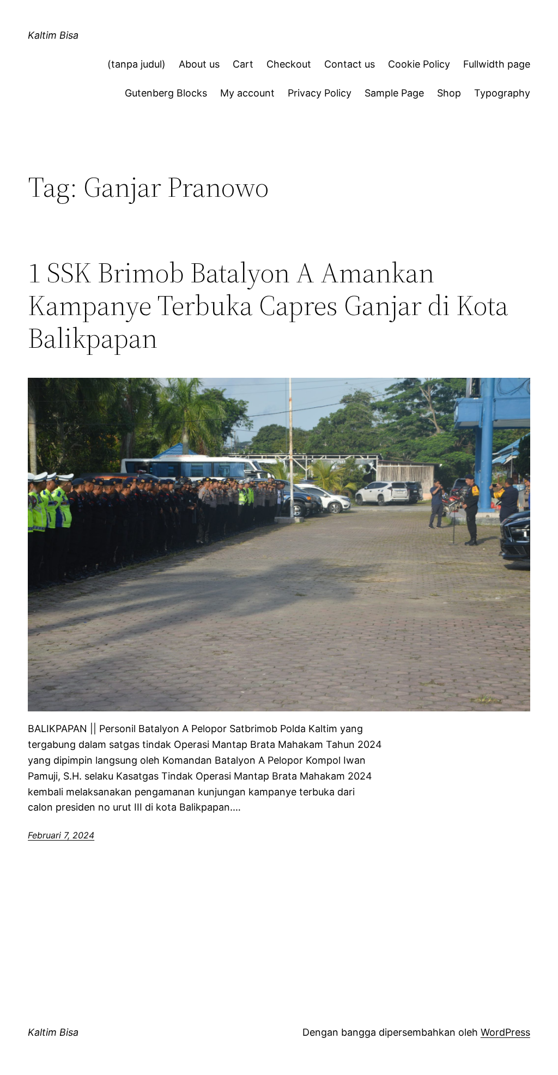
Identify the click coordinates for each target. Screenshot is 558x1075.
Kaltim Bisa (53, 35)
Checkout (288, 64)
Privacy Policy (319, 93)
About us (199, 64)
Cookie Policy (419, 64)
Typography (502, 93)
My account (247, 93)
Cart (243, 64)
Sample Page (394, 93)
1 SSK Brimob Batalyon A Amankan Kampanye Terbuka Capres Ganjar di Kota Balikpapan (268, 305)
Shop (449, 93)
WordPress (505, 1032)
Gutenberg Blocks (166, 93)
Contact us (349, 64)
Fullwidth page (496, 64)
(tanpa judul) (136, 64)
